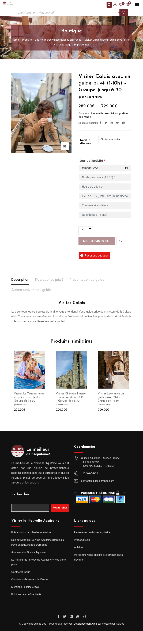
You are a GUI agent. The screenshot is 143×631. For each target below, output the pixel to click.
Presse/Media (82, 539)
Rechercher (59, 507)
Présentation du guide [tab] (86, 279)
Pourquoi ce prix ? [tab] (49, 279)
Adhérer (78, 547)
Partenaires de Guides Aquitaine (92, 532)
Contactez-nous (20, 572)
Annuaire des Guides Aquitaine (28, 552)
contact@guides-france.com (97, 480)
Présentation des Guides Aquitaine (31, 532)
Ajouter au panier (96, 241)
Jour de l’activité (92, 160)
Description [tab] (20, 279)
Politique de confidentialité (26, 594)
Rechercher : (21, 494)
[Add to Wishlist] (120, 241)
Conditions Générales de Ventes (29, 579)
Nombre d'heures (85, 141)
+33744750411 (89, 473)
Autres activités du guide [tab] (31, 290)
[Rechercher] (123, 12)
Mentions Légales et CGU (25, 586)
